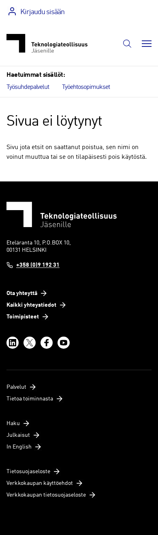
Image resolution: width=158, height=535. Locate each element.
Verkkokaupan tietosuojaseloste (46, 495)
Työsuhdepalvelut (27, 87)
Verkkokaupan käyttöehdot (39, 483)
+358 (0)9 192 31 (38, 265)
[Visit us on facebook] (47, 343)
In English (19, 447)
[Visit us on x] (29, 343)
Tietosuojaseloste (28, 471)
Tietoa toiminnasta (29, 399)
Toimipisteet (22, 317)
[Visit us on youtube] (64, 343)
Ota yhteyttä (21, 293)
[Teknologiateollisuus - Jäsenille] (47, 43)
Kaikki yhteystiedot (31, 305)
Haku (13, 423)
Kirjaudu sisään (42, 12)
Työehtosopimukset (86, 87)
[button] (127, 44)
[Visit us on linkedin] (12, 343)
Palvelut (16, 387)
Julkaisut (18, 435)
